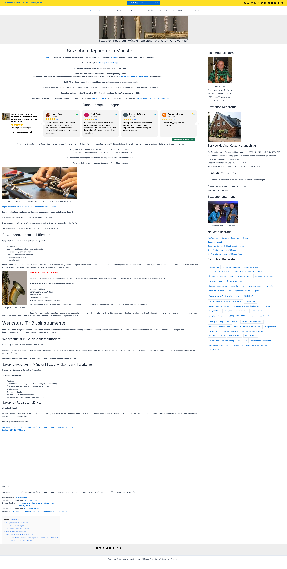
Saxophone (251, 301)
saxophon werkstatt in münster (253, 331)
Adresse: (5, 487)
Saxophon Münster (216, 242)
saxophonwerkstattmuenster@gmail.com (153, 98)
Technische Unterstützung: (13, 500)
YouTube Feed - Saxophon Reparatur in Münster (250, 345)
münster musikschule (216, 291)
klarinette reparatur (216, 281)
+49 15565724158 (31, 508)
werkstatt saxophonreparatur (219, 345)
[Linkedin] (269, 3)
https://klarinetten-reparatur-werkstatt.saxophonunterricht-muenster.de (30, 206)
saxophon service (271, 327)
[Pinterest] (275, 3)
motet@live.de (36, 3)
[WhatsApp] (252, 3)
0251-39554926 (21, 497)
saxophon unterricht (231, 331)
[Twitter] (262, 3)
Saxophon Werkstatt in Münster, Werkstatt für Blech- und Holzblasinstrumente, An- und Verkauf (40, 427)
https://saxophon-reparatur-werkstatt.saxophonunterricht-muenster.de (39, 511)
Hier (209, 180)
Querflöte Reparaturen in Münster (222, 250)
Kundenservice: (8, 497)
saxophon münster (257, 311)
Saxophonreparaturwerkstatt (252, 321)
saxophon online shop (217, 316)
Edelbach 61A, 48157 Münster (14, 430)
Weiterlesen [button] (50, 133)
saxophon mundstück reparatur (236, 311)
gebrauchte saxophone (252, 267)
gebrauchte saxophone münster (220, 271)
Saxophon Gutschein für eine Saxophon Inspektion (253, 306)
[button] (143, 3)
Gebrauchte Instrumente (231, 267)
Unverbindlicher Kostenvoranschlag (221, 341)
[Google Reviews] (245, 3)
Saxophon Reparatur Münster (224, 321)
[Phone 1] (248, 3)
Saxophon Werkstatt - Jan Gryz (16, 3)
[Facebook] (259, 3)
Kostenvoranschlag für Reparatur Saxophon (226, 286)
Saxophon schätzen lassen (219, 327)
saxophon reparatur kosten (261, 316)
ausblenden (14, 519)
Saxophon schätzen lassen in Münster (247, 327)
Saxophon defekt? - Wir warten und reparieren (225, 301)
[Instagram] (265, 3)
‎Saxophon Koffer (215, 350)
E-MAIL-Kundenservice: (11, 503)
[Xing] (282, 3)
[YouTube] (272, 3)
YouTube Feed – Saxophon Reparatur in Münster (228, 238)
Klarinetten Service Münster (265, 276)
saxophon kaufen (215, 311)
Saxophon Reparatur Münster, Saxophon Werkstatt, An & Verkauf (143, 40)
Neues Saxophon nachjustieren (239, 291)
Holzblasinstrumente (217, 276)
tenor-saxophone (251, 335)
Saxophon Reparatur (238, 316)
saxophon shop (214, 331)
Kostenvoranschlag (234, 281)
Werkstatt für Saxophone (261, 341)
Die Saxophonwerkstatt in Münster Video (225, 254)
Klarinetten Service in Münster (240, 276)
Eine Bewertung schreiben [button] (23, 132)
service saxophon (235, 335)
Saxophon (248, 296)
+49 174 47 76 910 (31, 500)
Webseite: (6, 511)
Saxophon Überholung (217, 335)
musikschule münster (255, 286)
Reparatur (257, 291)
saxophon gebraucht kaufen (219, 306)
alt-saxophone (214, 267)
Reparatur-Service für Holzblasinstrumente (226, 246)
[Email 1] (255, 3)
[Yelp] (279, 3)
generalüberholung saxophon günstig (248, 271)
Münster (270, 286)
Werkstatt (242, 340)
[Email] (117, 548)
